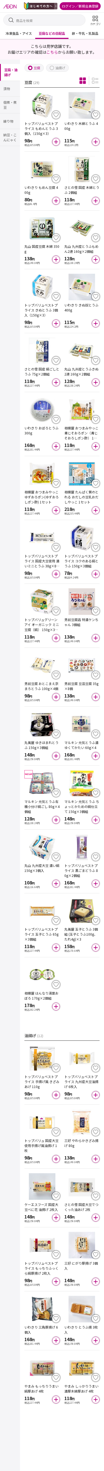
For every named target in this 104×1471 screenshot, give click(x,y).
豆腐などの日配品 (52, 33)
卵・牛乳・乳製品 (85, 33)
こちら (52, 52)
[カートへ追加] (56, 142)
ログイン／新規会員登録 (80, 6)
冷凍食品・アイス (19, 33)
